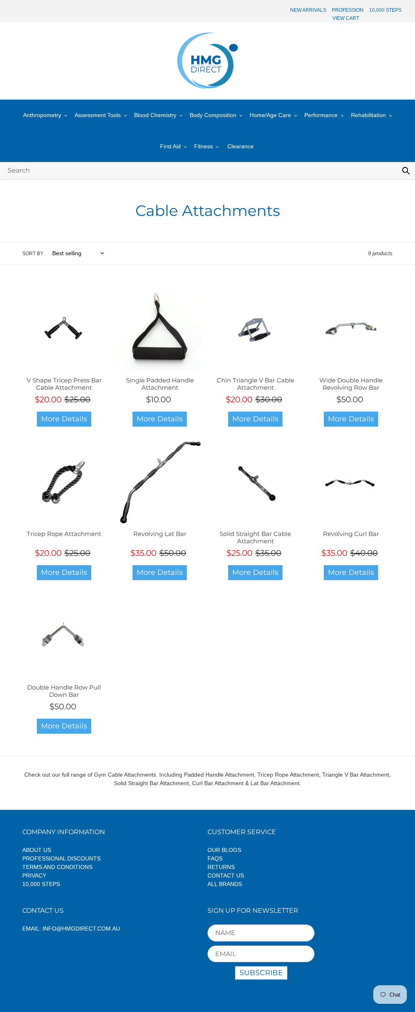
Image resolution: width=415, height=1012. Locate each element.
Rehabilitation (368, 115)
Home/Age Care (270, 115)
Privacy (34, 875)
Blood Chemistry (155, 115)
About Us (36, 850)
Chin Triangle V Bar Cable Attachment (255, 383)
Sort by (32, 253)
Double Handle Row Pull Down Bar (64, 690)
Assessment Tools (98, 115)
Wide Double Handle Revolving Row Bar (351, 383)
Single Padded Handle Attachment (160, 383)
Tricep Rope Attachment (64, 534)
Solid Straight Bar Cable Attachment (255, 537)
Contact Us (226, 875)
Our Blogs (224, 850)
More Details (64, 418)
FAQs (215, 858)
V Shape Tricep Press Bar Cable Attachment (64, 383)
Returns (221, 867)
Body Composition (213, 115)
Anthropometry (42, 115)
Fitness (203, 146)
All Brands (225, 884)
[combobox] (207, 170)
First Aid (170, 146)
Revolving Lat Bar (159, 534)
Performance (321, 115)
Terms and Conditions (57, 867)
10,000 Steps (41, 884)
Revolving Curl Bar (351, 534)
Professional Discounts (61, 858)
